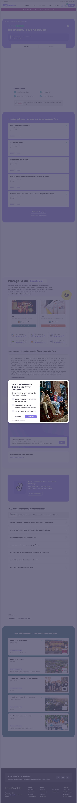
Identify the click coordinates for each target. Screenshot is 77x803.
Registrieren (30, 416)
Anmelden (18, 416)
